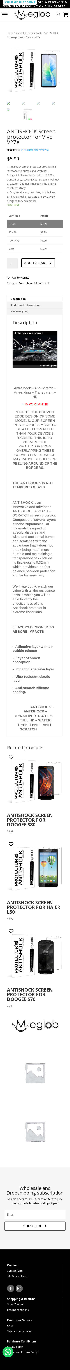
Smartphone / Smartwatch (29, 33)
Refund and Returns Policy (22, 1352)
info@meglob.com (17, 1276)
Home (10, 33)
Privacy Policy (15, 1346)
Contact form (15, 1270)
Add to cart (35, 262)
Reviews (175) (19, 311)
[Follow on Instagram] (19, 1288)
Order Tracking (15, 1304)
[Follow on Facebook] (10, 1288)
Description (18, 299)
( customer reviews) (35, 150)
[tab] (35, 299)
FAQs (10, 1325)
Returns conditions (18, 1310)
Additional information (25, 305)
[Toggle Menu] (5, 14)
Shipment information (19, 1331)
